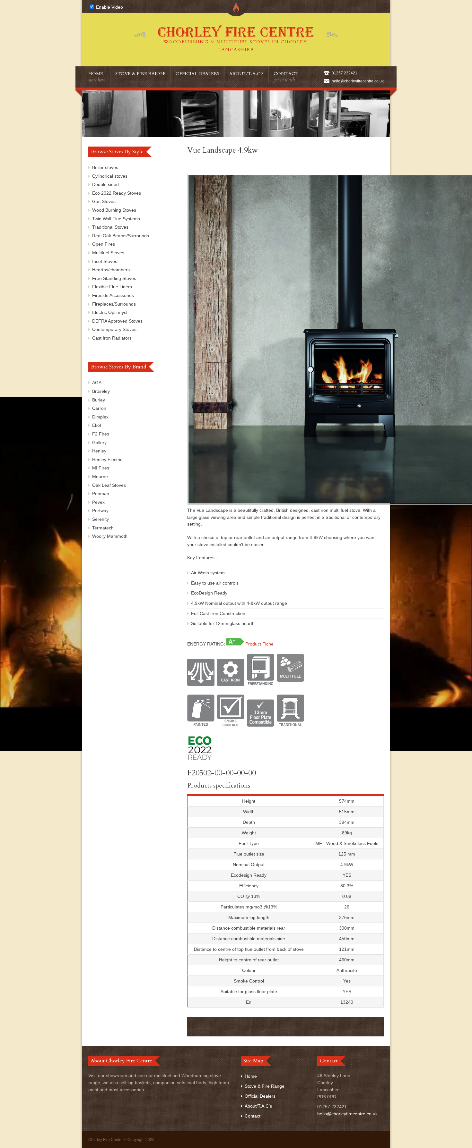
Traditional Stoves (110, 227)
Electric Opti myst (109, 312)
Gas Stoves (104, 201)
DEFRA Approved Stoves (117, 321)
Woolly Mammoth (109, 536)
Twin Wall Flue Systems (116, 218)
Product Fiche (259, 643)
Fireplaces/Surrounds (114, 304)
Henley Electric (107, 459)
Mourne (100, 476)
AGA (96, 382)
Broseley (101, 391)
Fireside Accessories (113, 295)
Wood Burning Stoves (114, 210)
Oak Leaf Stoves (109, 485)
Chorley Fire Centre (236, 38)
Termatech (103, 527)
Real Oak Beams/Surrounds (120, 235)
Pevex (98, 502)
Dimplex (100, 416)
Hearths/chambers (111, 269)
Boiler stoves (105, 167)
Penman (100, 493)
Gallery (99, 442)
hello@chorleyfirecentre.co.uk (358, 81)
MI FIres (100, 467)
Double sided (105, 184)
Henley (99, 450)
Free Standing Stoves (114, 278)
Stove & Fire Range (140, 74)
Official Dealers (197, 74)
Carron (99, 408)
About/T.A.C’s (246, 74)
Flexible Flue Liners (112, 286)
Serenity (100, 519)
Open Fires (103, 244)
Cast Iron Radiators (112, 338)
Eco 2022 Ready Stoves (116, 193)
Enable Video (109, 7)
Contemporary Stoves (114, 329)
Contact (286, 77)
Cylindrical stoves (109, 176)
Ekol (96, 425)
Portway (100, 510)
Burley (98, 399)
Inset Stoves (104, 261)
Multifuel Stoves (108, 252)
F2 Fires (100, 433)
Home (96, 77)
